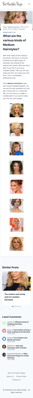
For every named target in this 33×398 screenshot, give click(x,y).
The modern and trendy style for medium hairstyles (14, 297)
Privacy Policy (21, 376)
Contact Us (16, 380)
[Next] (27, 288)
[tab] (12, 306)
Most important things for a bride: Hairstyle (18, 356)
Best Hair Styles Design (16, 373)
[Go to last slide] (5, 288)
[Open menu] (29, 4)
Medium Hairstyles (9, 32)
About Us (10, 376)
